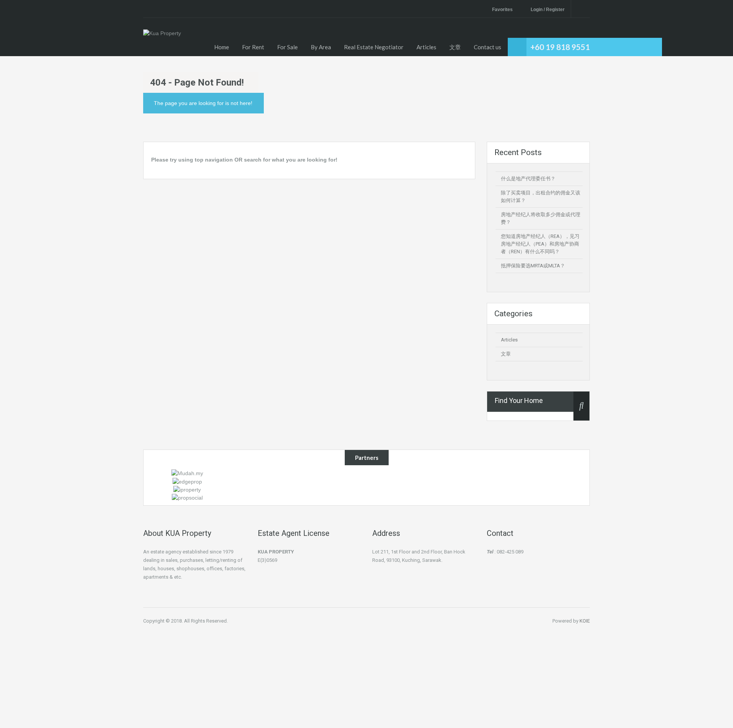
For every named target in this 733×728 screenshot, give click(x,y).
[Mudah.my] (187, 473)
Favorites (502, 9)
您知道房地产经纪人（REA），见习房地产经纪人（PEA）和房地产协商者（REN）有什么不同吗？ (540, 243)
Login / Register (548, 9)
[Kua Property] (162, 42)
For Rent (253, 47)
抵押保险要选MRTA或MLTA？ (533, 266)
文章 (455, 47)
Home (221, 47)
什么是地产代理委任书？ (528, 178)
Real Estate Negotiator (374, 47)
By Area (321, 47)
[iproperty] (187, 489)
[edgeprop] (187, 481)
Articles (426, 47)
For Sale (287, 47)
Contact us (487, 47)
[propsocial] (187, 497)
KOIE (585, 621)
